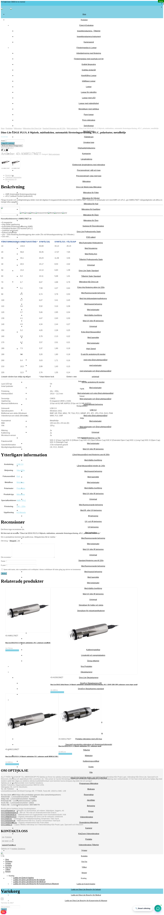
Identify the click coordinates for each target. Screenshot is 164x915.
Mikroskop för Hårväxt (91, 198)
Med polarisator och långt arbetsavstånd (95, 399)
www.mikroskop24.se (8, 817)
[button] (157, 908)
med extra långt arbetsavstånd (95, 360)
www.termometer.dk (8, 821)
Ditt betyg (5, 541)
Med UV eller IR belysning (93, 321)
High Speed (91, 349)
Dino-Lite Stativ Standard (89, 271)
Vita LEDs (21, 470)
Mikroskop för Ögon (91, 215)
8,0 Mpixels (21, 512)
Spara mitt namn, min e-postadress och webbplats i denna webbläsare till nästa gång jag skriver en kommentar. (42, 569)
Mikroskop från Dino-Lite (88, 282)
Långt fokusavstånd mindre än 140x (91, 466)
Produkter (84, 20)
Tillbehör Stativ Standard (91, 276)
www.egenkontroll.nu (8, 815)
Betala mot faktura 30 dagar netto (12, 145)
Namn (4, 561)
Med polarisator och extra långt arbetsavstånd (95, 393)
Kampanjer (86, 154)
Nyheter (84, 850)
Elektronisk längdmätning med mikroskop (88, 165)
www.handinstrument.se (9, 813)
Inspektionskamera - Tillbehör (88, 31)
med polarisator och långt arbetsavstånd (95, 371)
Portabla (88, 839)
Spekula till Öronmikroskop (93, 226)
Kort (18, 476)
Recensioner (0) (11, 179)
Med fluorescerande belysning (93, 293)
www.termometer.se (8, 811)
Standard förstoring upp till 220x (91, 560)
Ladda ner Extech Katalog (86, 884)
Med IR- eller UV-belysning (91, 510)
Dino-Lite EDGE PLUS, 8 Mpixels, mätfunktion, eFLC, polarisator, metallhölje (27, 643)
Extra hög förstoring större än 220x (91, 287)
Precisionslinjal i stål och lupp (89, 170)
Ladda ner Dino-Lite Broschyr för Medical (86, 895)
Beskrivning (9, 175)
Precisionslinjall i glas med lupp (88, 176)
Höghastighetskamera (86, 148)
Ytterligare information (13, 177)
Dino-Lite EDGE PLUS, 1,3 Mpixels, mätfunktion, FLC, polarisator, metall (79, 746)
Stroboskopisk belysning (93, 404)
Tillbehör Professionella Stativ (91, 259)
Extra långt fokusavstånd (91, 332)
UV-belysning (93, 527)
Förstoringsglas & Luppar (87, 48)
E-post (4, 565)
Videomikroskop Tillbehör (89, 845)
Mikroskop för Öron (90, 220)
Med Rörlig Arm (91, 254)
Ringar (91, 811)
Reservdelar (89, 795)
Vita (90, 772)
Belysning (91, 806)
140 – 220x (21, 506)
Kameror (88, 828)
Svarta (90, 767)
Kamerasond (89, 42)
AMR (19, 500)
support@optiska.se (9, 845)
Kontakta (84, 856)
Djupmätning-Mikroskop (88, 822)
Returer (84, 873)
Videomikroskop (86, 817)
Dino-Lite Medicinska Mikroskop (88, 187)
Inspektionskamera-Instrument (89, 36)
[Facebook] (2, 151)
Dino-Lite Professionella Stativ (89, 232)
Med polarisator (93, 310)
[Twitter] (5, 151)
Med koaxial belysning (93, 304)
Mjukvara (91, 789)
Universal (91, 265)
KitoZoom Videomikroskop (88, 834)
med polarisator (95, 365)
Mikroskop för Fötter (91, 193)
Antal (3, 141)
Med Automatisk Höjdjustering (91, 243)
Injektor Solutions (18, 849)
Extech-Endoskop (86, 25)
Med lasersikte (93, 337)
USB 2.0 (20, 464)
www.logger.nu (6, 819)
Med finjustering (91, 248)
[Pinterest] (7, 151)
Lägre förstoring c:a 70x (91, 438)
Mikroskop (86, 181)
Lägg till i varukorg (12, 650)
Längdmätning (86, 159)
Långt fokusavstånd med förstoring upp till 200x (91, 455)
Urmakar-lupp (88, 142)
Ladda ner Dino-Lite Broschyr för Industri (86, 889)
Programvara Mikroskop (88, 783)
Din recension (6, 557)
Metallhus (20, 482)
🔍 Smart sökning (142, 908)
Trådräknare (88, 137)
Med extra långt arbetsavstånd (95, 416)
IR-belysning (93, 516)
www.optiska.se (6, 825)
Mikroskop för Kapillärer (91, 209)
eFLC (24, 500)
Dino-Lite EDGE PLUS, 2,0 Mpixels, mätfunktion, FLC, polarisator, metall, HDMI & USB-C (31, 756)
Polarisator (21, 488)
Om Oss (84, 861)
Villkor (84, 867)
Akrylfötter (91, 800)
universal (95, 377)
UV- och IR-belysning (93, 521)
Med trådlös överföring (93, 315)
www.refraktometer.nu (9, 823)
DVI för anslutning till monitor (93, 382)
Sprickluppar (89, 126)
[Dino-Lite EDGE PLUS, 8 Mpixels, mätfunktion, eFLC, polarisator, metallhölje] (5, 162)
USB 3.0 (93, 410)
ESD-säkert (90, 237)
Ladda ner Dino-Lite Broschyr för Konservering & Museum (86, 901)
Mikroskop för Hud (91, 204)
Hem (84, 14)
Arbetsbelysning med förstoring (88, 53)
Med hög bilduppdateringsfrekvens (93, 298)
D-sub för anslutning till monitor (93, 354)
